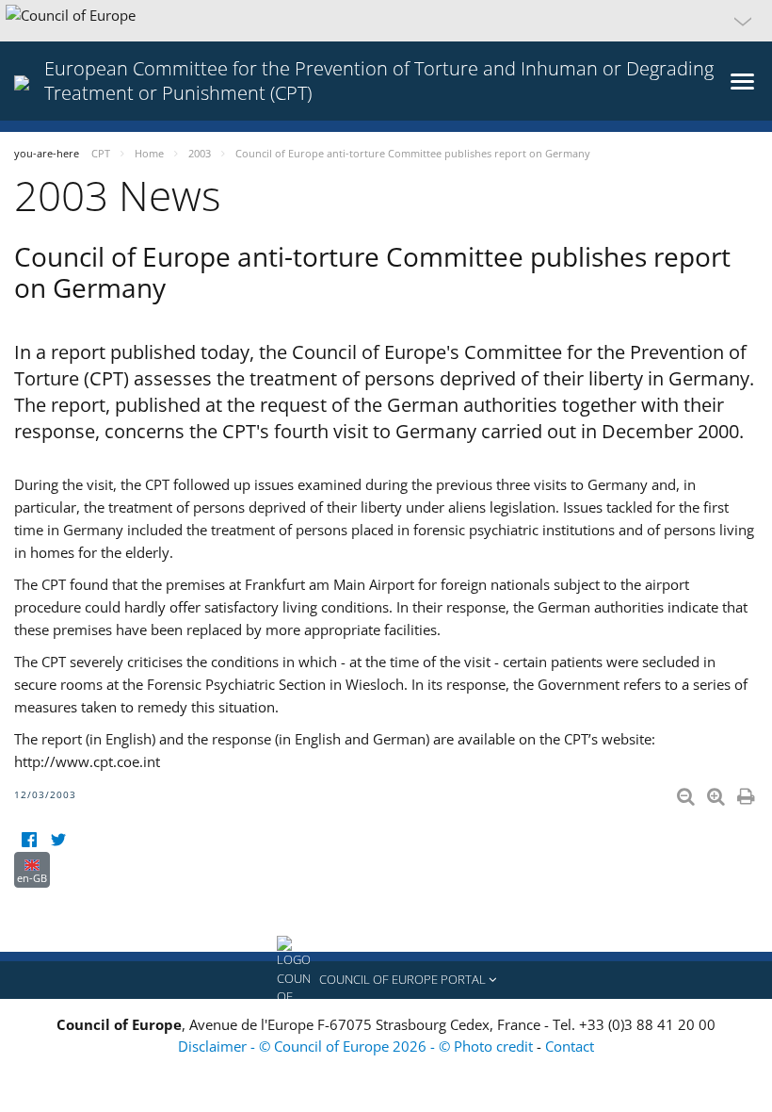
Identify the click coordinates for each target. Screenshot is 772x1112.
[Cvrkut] (57, 840)
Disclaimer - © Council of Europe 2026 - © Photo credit (357, 1046)
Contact (569, 1046)
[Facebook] (28, 840)
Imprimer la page (747, 792)
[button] (386, 20)
